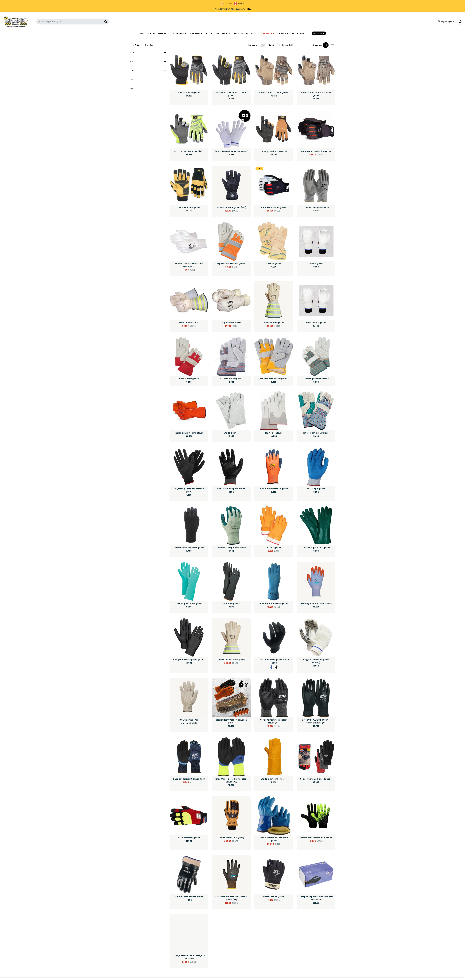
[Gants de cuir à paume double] (316, 410)
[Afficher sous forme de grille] (326, 45)
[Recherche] (105, 21)
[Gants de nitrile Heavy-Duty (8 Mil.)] (189, 637)
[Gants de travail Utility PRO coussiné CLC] (231, 70)
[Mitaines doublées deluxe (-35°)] (231, 815)
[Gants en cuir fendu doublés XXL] (273, 356)
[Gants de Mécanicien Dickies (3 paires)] (316, 756)
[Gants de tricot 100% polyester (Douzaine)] (231, 129)
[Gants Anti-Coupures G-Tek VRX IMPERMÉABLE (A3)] (316, 697)
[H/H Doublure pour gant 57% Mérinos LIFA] (189, 933)
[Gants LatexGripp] (316, 466)
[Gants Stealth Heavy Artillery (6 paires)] (231, 697)
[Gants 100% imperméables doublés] (273, 466)
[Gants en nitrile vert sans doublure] (189, 581)
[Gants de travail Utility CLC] (189, 70)
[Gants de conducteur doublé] (316, 300)
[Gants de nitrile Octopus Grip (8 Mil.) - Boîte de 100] (316, 874)
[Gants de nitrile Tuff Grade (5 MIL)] (273, 637)
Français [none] (228, 3)
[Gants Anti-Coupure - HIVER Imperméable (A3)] (231, 756)
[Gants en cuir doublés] (189, 356)
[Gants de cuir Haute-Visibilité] (231, 241)
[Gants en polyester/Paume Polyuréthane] (189, 466)
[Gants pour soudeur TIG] (273, 410)
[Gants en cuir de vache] (273, 241)
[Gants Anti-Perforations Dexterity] (316, 581)
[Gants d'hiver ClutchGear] (273, 185)
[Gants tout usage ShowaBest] (231, 525)
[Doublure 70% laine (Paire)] (189, 697)
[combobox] (72, 21)
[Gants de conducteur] (316, 241)
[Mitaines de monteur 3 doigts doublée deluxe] (189, 300)
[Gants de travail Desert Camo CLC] (273, 70)
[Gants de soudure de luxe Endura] (189, 410)
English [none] (241, 3)
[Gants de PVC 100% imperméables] (316, 525)
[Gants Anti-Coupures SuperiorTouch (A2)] (189, 241)
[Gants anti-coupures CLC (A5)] (189, 129)
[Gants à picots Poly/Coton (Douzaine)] (316, 637)
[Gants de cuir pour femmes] (316, 356)
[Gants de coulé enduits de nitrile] (189, 874)
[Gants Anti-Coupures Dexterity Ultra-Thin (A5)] (231, 874)
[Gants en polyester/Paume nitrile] (231, 466)
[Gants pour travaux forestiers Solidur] (189, 815)
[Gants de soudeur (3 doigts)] (273, 756)
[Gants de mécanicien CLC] (189, 185)
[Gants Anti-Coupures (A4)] (316, 185)
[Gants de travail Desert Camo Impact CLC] (316, 70)
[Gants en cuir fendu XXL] (231, 356)
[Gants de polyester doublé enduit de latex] (189, 525)
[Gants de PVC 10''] (273, 525)
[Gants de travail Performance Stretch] (316, 815)
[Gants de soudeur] (231, 410)
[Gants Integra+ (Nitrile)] (273, 874)
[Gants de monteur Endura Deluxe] (231, 637)
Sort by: (272, 45)
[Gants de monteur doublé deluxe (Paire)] (273, 300)
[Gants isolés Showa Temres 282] (273, 815)
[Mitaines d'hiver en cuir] (231, 300)
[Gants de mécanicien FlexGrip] (273, 129)
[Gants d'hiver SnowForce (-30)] (231, 185)
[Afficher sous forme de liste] (332, 45)
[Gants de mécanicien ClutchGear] (316, 129)
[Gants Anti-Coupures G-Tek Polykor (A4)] (273, 697)
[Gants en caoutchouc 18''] (231, 581)
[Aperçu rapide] (205, 56)
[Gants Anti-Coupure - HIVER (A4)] (189, 756)
